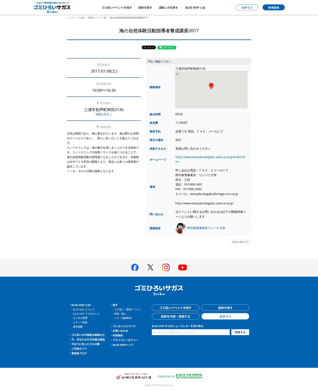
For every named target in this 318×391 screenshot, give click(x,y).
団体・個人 (120, 313)
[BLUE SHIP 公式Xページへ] (150, 267)
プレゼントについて (124, 326)
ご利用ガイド (79, 348)
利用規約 (118, 335)
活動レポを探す (168, 7)
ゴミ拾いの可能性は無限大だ (88, 335)
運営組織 (78, 326)
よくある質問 (80, 318)
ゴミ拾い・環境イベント (127, 309)
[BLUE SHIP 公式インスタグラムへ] (165, 267)
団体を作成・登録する (175, 316)
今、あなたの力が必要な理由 (88, 339)
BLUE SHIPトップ (123, 345)
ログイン (225, 316)
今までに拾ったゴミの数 (85, 344)
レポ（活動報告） (123, 318)
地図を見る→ (104, 114)
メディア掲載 (80, 322)
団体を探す (145, 7)
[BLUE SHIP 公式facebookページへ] (135, 267)
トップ (70, 17)
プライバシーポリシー (125, 340)
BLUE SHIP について (84, 309)
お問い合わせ (120, 331)
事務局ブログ (79, 353)
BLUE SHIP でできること (86, 313)
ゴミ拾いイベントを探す (117, 7)
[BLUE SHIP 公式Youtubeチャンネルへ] (182, 267)
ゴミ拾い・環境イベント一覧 (91, 17)
